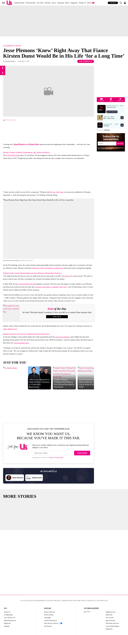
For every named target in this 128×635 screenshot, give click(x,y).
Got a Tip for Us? (9, 617)
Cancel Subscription (112, 626)
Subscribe (113, 3)
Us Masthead (8, 615)
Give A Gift (109, 617)
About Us (7, 612)
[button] (120, 3)
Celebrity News (19, 3)
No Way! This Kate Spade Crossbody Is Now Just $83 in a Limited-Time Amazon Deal (56, 312)
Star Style (40, 3)
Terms (51, 457)
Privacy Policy (59, 457)
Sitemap (6, 626)
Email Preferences (10, 620)
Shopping (60, 3)
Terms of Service (49, 612)
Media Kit (7, 623)
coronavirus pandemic (62, 337)
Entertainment (31, 3)
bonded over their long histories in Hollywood (47, 268)
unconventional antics (21, 343)
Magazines (74, 3)
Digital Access (110, 612)
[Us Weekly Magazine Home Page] (9, 3)
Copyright (47, 617)
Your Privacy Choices (51, 623)
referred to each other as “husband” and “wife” (51, 287)
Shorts (89, 3)
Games (67, 3)
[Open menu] (3, 3)
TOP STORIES (84, 61)
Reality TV (82, 3)
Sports (54, 3)
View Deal (57, 317)
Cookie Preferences (50, 620)
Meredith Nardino (10, 61)
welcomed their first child (27, 284)
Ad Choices (48, 626)
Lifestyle (47, 3)
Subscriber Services (112, 623)
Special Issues (110, 620)
